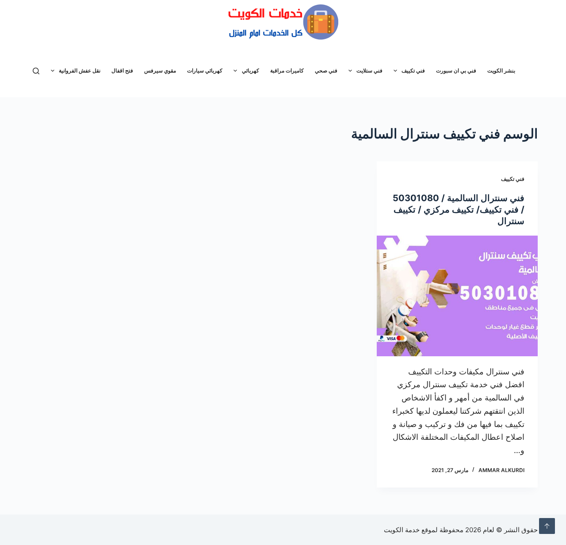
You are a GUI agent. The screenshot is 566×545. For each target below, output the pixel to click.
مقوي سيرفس (160, 70)
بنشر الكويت (501, 70)
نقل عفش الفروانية (79, 70)
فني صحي (326, 70)
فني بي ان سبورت (456, 70)
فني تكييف (413, 70)
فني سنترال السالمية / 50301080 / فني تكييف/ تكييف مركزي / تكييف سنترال (458, 209)
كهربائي (250, 70)
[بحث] (36, 71)
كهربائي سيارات (204, 70)
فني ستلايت (369, 70)
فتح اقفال (122, 70)
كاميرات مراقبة (287, 70)
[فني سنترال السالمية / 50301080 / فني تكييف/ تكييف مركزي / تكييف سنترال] (457, 296)
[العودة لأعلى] (547, 526)
